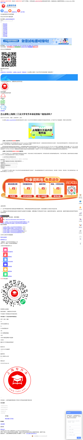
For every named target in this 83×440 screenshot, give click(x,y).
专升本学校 (9, 72)
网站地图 (7, 418)
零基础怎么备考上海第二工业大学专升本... (13, 228)
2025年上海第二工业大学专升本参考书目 (12, 232)
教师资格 (10, 271)
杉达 (28, 45)
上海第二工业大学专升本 (11, 120)
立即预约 (3, 167)
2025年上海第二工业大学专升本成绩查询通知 (13, 231)
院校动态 (24, 72)
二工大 (7, 45)
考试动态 (5, 26)
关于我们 (11, 418)
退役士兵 (5, 34)
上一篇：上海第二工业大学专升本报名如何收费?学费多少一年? (15, 221)
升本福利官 (10, 251)
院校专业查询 (4, 237)
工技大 (10, 45)
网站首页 (5, 24)
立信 (18, 45)
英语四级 (10, 266)
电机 (16, 45)
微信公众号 (35, 46)
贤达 (25, 45)
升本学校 (5, 29)
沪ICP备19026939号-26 (31, 433)
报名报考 (5, 28)
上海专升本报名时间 (10, 19)
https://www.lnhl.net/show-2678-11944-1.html (15, 219)
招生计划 (5, 32)
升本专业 (5, 30)
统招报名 (10, 256)
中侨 (32, 45)
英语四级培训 (18, 46)
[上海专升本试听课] (36, 44)
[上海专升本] (9, 8)
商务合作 (3, 429)
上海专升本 (3, 72)
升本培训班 (10, 261)
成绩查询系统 (24, 46)
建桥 (30, 45)
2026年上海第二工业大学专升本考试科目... (13, 227)
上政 (14, 45)
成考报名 (10, 276)
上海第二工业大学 (17, 72)
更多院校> (36, 45)
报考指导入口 (4, 239)
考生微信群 (30, 46)
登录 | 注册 (3, 2)
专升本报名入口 (10, 46)
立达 (21, 45)
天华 (23, 45)
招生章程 (5, 25)
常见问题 (5, 36)
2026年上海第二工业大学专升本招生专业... (13, 229)
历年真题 (5, 33)
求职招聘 (3, 424)
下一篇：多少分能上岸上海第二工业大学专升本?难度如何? (14, 223)
